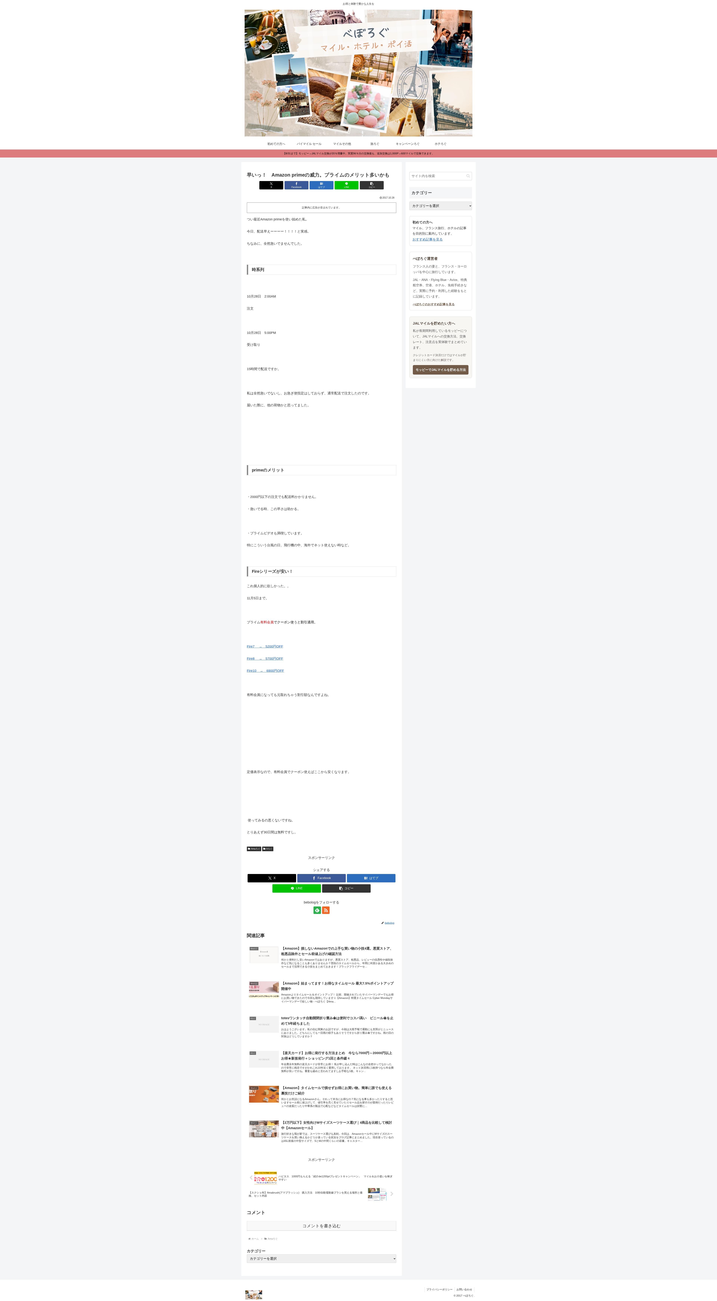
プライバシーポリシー (439, 1289)
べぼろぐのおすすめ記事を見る (434, 304)
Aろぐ (269, 848)
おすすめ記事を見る (427, 239)
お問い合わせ (464, 1289)
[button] (372, 185)
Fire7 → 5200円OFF (265, 646)
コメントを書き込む (321, 1226)
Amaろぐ (255, 848)
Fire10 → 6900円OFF (265, 671)
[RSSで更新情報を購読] (326, 910)
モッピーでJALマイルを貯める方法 (441, 370)
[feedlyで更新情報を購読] (317, 910)
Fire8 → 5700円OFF (265, 658)
